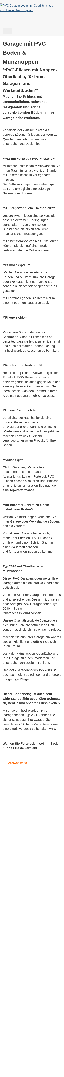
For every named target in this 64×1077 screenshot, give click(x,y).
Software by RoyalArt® (32, 1071)
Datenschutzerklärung (16, 1048)
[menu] (7, 31)
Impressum (10, 1043)
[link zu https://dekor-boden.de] (32, 8)
